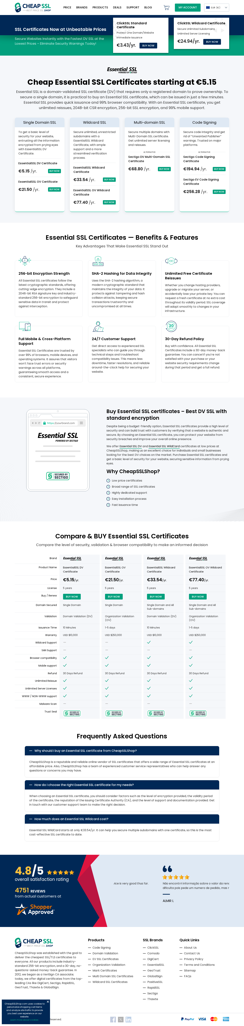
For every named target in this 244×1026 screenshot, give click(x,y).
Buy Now (148, 45)
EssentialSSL (155, 965)
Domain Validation (105, 953)
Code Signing (102, 948)
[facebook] (113, 1019)
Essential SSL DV (130, 446)
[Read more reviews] (34, 914)
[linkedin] (128, 1019)
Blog (148, 7)
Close (47, 1001)
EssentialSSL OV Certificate (38, 182)
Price (67, 7)
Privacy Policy (193, 959)
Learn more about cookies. (24, 1019)
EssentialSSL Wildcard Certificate (161, 569)
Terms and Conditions (199, 965)
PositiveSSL (155, 982)
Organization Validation (109, 965)
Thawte (152, 999)
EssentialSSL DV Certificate (37, 163)
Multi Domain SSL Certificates (113, 976)
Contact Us (192, 953)
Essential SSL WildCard (164, 446)
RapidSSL (153, 988)
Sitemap (190, 970)
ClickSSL (153, 948)
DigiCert (153, 959)
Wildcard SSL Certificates (110, 982)
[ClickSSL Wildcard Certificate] (201, 23)
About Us (190, 948)
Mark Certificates (105, 970)
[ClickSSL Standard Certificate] (132, 25)
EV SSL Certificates (106, 959)
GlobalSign (154, 976)
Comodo (153, 953)
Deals (117, 7)
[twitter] (121, 1019)
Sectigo (152, 993)
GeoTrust (154, 970)
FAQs (187, 976)
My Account (188, 7)
